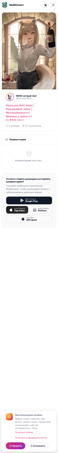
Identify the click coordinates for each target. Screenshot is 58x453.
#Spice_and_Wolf (15, 105)
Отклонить (39, 445)
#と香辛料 (11, 120)
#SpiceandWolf (14, 109)
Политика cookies (24, 432)
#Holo (29, 105)
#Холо (27, 109)
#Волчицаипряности (17, 112)
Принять (17, 445)
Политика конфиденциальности (31, 438)
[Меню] (53, 5)
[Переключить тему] (46, 5)
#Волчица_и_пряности (18, 116)
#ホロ (21, 120)
